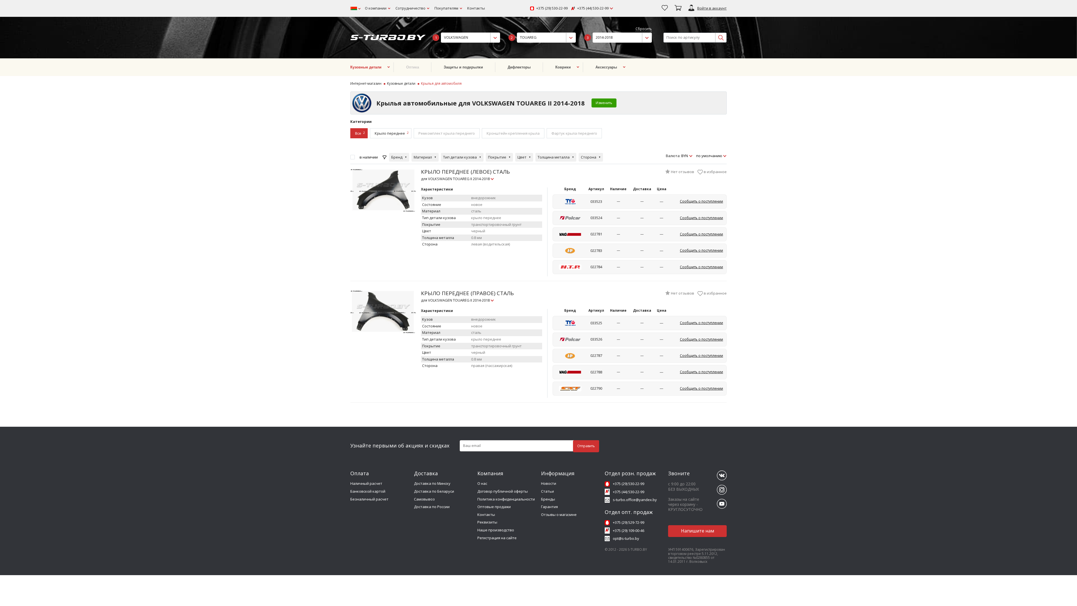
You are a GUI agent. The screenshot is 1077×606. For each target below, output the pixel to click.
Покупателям (446, 8)
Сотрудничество (410, 8)
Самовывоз (424, 499)
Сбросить (644, 29)
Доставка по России (432, 506)
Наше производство (495, 529)
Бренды (548, 499)
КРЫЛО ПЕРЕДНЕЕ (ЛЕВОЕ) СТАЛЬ (465, 174)
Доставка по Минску (432, 483)
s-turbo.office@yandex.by (635, 499)
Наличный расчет (366, 483)
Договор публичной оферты (502, 491)
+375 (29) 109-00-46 (628, 530)
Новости (548, 483)
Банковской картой (367, 491)
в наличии (369, 157)
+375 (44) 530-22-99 (593, 8)
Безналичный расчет (369, 499)
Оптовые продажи (494, 506)
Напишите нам (697, 531)
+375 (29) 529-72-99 (628, 522)
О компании (375, 8)
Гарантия (549, 506)
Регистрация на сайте (497, 537)
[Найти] (720, 37)
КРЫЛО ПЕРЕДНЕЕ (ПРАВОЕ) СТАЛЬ (467, 296)
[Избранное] (665, 8)
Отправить (586, 446)
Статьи (547, 491)
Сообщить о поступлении (701, 201)
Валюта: (673, 156)
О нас (482, 483)
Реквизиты (487, 522)
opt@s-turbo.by (626, 538)
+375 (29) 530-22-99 (552, 8)
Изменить (604, 102)
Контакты (476, 8)
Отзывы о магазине (559, 514)
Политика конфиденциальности (506, 499)
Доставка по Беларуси (434, 491)
